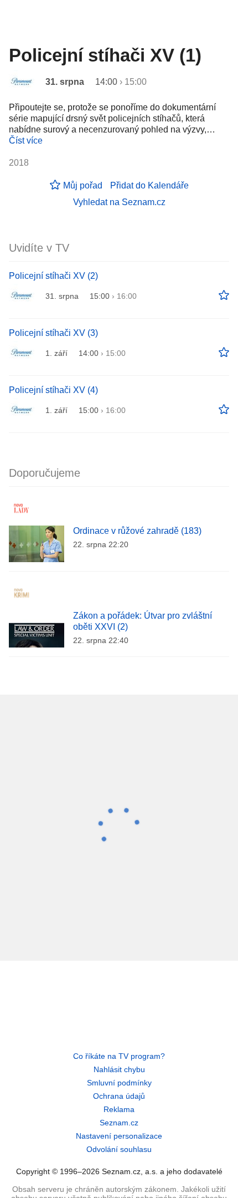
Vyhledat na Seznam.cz (119, 202)
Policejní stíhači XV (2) (53, 276)
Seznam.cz (119, 1122)
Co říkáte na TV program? (119, 1056)
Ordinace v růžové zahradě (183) (137, 531)
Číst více (26, 140)
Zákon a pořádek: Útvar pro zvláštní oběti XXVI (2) (142, 621)
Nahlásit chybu (119, 1069)
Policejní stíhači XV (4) (53, 390)
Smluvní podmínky (119, 1082)
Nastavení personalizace (119, 1135)
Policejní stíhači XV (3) (53, 333)
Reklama (119, 1109)
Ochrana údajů (119, 1096)
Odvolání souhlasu (119, 1149)
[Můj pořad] (224, 295)
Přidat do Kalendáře (149, 185)
